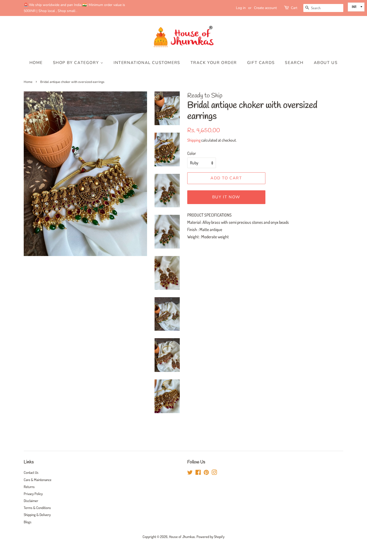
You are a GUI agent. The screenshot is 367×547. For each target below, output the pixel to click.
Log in (241, 7)
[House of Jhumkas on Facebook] (198, 473)
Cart (294, 7)
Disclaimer (31, 500)
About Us (326, 62)
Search (294, 62)
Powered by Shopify (210, 536)
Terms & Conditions (37, 507)
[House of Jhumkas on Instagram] (214, 473)
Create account (265, 7)
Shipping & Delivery (37, 514)
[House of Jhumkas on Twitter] (190, 473)
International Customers (147, 62)
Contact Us (31, 472)
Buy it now (226, 197)
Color (191, 153)
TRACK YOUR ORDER (213, 62)
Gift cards (261, 62)
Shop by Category (76, 62)
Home (36, 62)
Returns (29, 486)
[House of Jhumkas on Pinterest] (206, 473)
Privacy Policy (33, 493)
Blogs (27, 522)
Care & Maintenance (37, 479)
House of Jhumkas (182, 536)
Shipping (193, 140)
